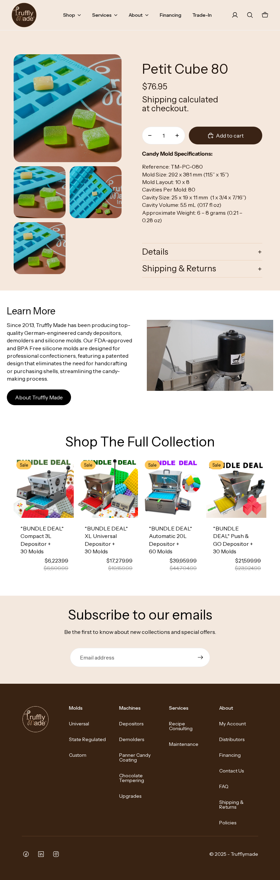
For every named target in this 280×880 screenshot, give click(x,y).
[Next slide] (68, 487)
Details (155, 252)
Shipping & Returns (179, 268)
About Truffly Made (39, 397)
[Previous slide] (19, 487)
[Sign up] (200, 657)
